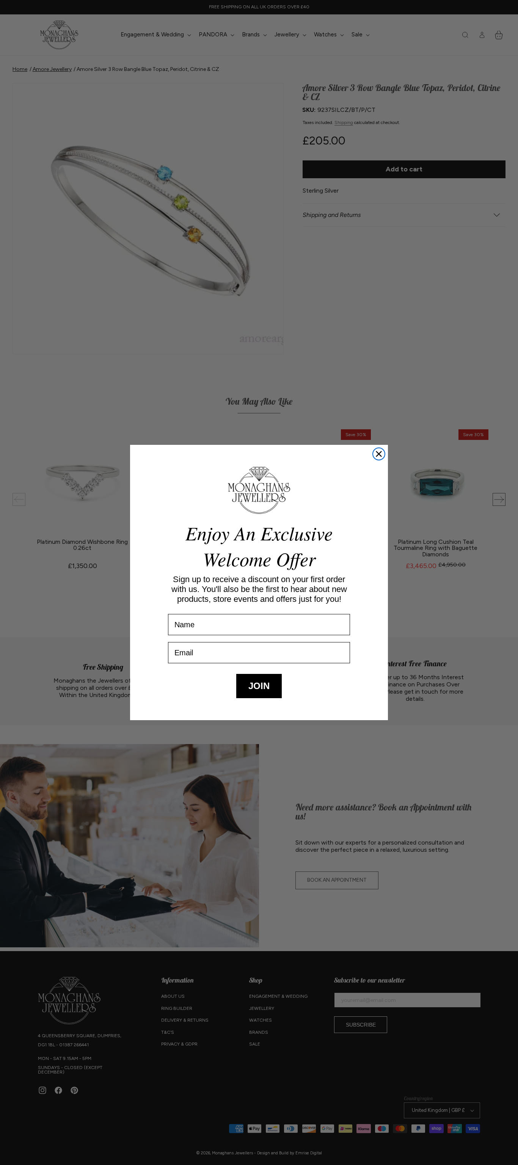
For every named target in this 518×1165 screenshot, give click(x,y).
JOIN (259, 686)
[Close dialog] (379, 454)
